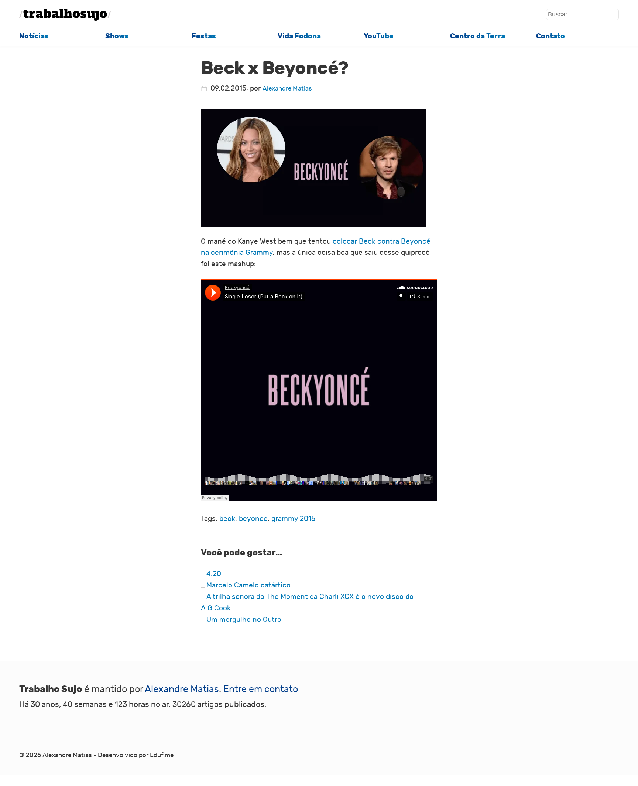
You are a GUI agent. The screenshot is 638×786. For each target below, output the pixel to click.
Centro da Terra (477, 36)
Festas (204, 36)
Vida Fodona (299, 36)
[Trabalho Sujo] (65, 15)
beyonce (253, 519)
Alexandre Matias (287, 88)
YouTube (379, 36)
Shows (117, 36)
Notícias (34, 36)
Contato (550, 36)
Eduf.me (162, 755)
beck (227, 519)
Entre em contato (260, 689)
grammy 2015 (293, 519)
